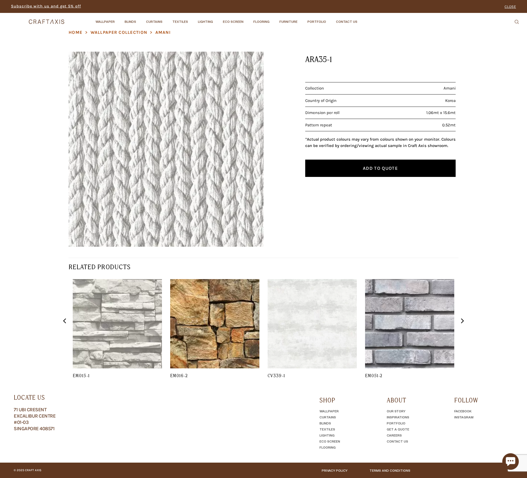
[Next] (462, 332)
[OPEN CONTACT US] (362, 19)
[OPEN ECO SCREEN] (248, 19)
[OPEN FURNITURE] (302, 19)
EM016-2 (179, 375)
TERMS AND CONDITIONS (389, 470)
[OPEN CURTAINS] (167, 19)
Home (75, 32)
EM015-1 (81, 375)
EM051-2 (374, 375)
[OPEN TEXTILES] (192, 19)
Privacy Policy (334, 470)
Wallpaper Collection (119, 32)
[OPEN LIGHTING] (217, 19)
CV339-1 (276, 375)
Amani (163, 32)
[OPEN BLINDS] (141, 19)
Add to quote (380, 168)
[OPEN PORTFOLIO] (330, 19)
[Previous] (65, 332)
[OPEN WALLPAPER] (119, 19)
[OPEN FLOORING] (274, 19)
